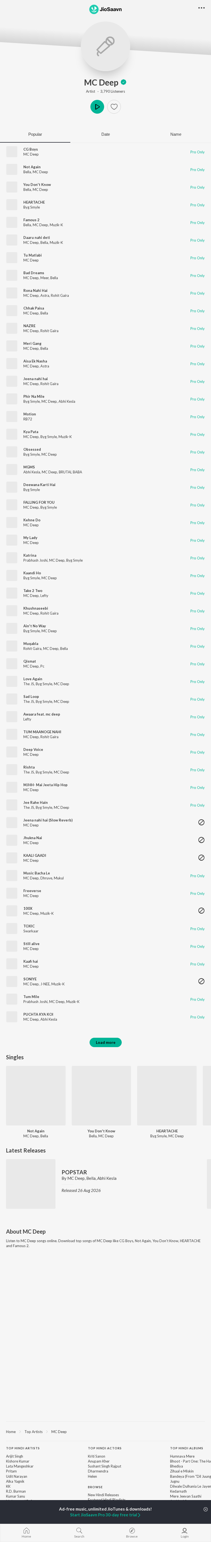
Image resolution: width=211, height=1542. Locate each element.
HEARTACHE (34, 202)
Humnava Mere (182, 1456)
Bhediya (176, 1466)
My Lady (30, 537)
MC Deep (101, 82)
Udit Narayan (16, 1476)
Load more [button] (105, 1042)
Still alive (31, 943)
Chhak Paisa (33, 308)
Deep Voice (33, 749)
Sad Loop (31, 696)
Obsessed (32, 449)
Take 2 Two (32, 590)
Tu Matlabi (32, 255)
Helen (92, 1476)
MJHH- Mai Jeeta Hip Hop (45, 785)
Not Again (32, 167)
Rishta (29, 767)
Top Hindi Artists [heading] (23, 1448)
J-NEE (45, 984)
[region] (105, 1431)
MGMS (29, 467)
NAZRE (29, 326)
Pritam (11, 1471)
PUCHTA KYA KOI (38, 1014)
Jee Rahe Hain (35, 802)
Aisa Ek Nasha (35, 361)
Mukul (59, 878)
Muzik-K (56, 225)
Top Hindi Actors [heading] (105, 1448)
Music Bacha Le (36, 873)
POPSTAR (74, 1172)
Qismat (29, 661)
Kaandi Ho (32, 573)
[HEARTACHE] (167, 1096)
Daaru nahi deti (36, 237)
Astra (44, 295)
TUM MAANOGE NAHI (42, 732)
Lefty (44, 595)
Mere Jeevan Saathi (185, 1496)
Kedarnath (178, 1491)
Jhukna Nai (32, 838)
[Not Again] (36, 1096)
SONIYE (30, 979)
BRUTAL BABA (70, 472)
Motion (29, 414)
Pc (42, 666)
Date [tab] (105, 134)
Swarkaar (30, 931)
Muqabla (30, 643)
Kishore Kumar (17, 1461)
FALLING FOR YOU (39, 502)
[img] (123, 82)
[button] (114, 107)
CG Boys (30, 149)
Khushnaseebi (35, 608)
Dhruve (46, 878)
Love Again (32, 679)
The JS (28, 684)
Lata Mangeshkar (20, 1466)
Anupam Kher (99, 1461)
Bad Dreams (33, 273)
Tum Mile (31, 996)
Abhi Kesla (67, 401)
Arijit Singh (14, 1456)
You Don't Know (37, 184)
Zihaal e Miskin (182, 1471)
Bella (27, 172)
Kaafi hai (30, 961)
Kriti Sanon (96, 1456)
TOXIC (29, 926)
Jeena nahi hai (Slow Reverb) (48, 820)
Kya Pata (30, 431)
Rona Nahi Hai (35, 290)
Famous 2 (31, 220)
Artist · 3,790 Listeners (105, 91)
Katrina (29, 555)
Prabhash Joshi (35, 560)
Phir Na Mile (34, 396)
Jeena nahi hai (35, 379)
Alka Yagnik (15, 1481)
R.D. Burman (16, 1491)
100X (27, 908)
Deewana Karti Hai (39, 484)
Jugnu (174, 1481)
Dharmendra (98, 1471)
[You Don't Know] (101, 1096)
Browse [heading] (95, 1487)
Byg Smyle (31, 207)
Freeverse (32, 891)
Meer (44, 278)
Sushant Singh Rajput (104, 1466)
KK (8, 1486)
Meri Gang (32, 343)
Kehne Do (31, 520)
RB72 (27, 419)
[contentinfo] (105, 1487)
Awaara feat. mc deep (41, 714)
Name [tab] (175, 134)
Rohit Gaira (60, 295)
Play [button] (97, 107)
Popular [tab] (35, 134)
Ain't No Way (34, 626)
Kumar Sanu (15, 1496)
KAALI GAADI (34, 855)
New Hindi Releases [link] (103, 1495)
